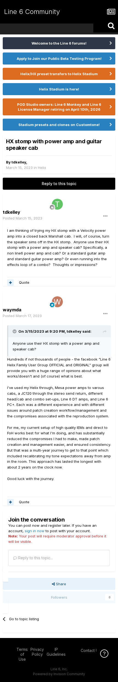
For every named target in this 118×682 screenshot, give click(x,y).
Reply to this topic (59, 183)
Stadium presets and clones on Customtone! (59, 124)
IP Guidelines (56, 652)
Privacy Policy (37, 652)
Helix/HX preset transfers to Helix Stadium (59, 74)
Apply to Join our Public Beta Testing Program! (59, 58)
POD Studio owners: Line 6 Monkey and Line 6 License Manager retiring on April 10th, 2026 (59, 107)
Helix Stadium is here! (59, 89)
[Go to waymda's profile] (57, 301)
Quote (24, 282)
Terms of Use (22, 654)
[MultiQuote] (10, 282)
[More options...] (105, 216)
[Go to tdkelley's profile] (57, 204)
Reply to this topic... (35, 557)
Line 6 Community (32, 12)
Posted (22, 218)
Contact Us (90, 650)
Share (60, 584)
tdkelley (19, 162)
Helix (42, 167)
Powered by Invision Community (59, 674)
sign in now (34, 531)
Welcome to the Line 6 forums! (59, 43)
